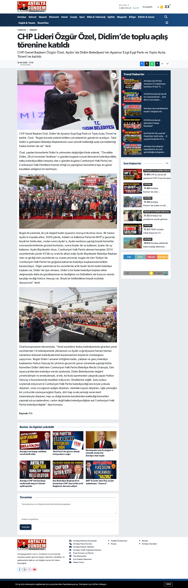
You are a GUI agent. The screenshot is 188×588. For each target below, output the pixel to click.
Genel (64, 17)
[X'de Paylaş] (146, 64)
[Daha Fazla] (157, 64)
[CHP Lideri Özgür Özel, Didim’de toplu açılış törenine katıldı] (68, 100)
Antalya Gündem (149, 544)
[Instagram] (29, 569)
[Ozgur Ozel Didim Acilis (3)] (68, 314)
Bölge (132, 17)
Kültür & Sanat (146, 17)
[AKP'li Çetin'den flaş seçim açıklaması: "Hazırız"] (101, 469)
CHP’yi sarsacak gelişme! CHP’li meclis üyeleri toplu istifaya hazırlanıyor (158, 176)
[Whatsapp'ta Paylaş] (152, 64)
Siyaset (43, 17)
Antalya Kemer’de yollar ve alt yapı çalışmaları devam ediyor (154, 204)
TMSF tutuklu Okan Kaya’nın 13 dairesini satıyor (153, 231)
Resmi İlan (43, 23)
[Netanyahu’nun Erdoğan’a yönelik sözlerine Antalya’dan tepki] (101, 440)
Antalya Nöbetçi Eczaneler (85, 541)
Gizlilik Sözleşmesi (119, 541)
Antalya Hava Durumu (82, 544)
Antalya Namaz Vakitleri (83, 547)
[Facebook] (19, 569)
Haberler (21, 30)
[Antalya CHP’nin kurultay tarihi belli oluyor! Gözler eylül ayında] (35, 469)
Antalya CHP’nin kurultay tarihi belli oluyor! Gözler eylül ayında (32, 483)
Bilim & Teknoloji (96, 17)
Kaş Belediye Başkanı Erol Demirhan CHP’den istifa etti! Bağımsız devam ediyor (68, 483)
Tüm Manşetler (80, 556)
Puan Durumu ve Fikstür (83, 553)
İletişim (145, 541)
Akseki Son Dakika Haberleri (157, 212)
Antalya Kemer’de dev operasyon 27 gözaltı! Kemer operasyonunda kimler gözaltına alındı (155, 190)
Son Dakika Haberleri (82, 559)
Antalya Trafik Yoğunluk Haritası (87, 550)
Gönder (26, 527)
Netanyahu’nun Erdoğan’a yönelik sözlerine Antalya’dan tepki (99, 453)
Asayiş (73, 17)
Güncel (32, 17)
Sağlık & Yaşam (26, 23)
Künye (113, 544)
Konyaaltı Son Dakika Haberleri (158, 171)
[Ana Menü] (166, 23)
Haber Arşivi (78, 562)
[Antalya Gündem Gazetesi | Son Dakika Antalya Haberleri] (31, 7)
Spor (82, 17)
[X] (24, 569)
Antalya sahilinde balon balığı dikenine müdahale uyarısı (155, 245)
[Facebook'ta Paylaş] (142, 64)
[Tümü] (167, 163)
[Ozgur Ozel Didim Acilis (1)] (68, 201)
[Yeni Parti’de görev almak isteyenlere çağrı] (68, 440)
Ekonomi (54, 17)
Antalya (21, 17)
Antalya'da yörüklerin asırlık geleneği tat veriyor (156, 217)
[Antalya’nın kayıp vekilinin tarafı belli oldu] (35, 440)
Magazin (122, 17)
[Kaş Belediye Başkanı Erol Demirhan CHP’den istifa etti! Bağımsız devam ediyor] (68, 469)
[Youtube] (34, 569)
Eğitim (111, 17)
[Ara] (166, 17)
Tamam (168, 584)
